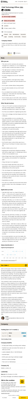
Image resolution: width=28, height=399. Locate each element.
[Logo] (4, 2)
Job (11, 53)
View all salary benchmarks (8, 260)
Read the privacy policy (5, 393)
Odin (21, 7)
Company (18, 53)
